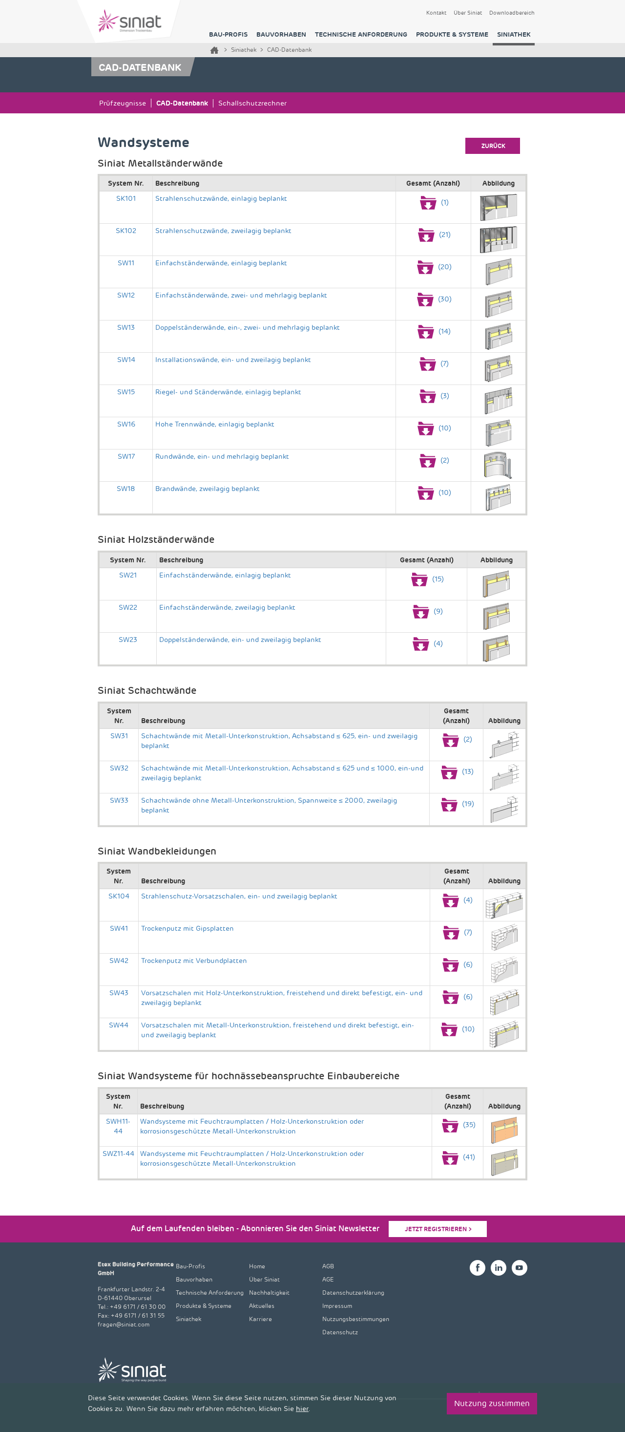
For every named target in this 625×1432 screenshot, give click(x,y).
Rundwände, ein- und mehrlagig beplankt (222, 456)
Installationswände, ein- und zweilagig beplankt (233, 360)
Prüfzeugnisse (122, 103)
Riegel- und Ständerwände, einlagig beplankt (228, 392)
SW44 (118, 1025)
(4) (437, 644)
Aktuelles (261, 1306)
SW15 (126, 392)
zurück (493, 146)
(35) (468, 1125)
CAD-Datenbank (182, 103)
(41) (468, 1157)
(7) (443, 364)
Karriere (260, 1319)
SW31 (119, 736)
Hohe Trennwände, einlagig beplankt (214, 424)
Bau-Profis (228, 34)
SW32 (119, 768)
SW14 (126, 360)
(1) (444, 202)
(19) (467, 804)
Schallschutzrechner (252, 103)
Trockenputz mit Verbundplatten (194, 961)
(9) (437, 611)
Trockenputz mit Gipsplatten (187, 928)
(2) (443, 460)
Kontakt (436, 13)
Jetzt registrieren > (438, 1229)
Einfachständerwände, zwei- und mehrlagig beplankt (241, 295)
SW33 (119, 800)
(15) (437, 579)
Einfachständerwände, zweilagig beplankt (227, 607)
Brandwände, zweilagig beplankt (207, 489)
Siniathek (513, 34)
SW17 (126, 456)
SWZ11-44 (118, 1154)
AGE (328, 1279)
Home (214, 50)
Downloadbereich (512, 13)
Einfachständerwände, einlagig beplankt (221, 263)
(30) (444, 299)
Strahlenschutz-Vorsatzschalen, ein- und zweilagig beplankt (239, 896)
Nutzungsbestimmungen (355, 1319)
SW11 (126, 263)
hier (302, 1409)
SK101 (126, 198)
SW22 (128, 607)
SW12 (126, 295)
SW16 (126, 424)
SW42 (118, 961)
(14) (444, 331)
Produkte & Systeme (452, 34)
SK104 (118, 896)
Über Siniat (468, 13)
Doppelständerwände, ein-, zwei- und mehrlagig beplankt (247, 327)
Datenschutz (340, 1332)
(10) (444, 428)
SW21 (128, 575)
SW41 (119, 928)
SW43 (118, 993)
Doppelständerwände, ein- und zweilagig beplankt (240, 640)
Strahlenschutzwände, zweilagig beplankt (223, 231)
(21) (444, 235)
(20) (444, 267)
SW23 (128, 640)
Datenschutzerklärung (353, 1293)
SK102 (126, 231)
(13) (467, 772)
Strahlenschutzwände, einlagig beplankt (221, 198)
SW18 (126, 489)
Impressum (337, 1306)
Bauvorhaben (281, 34)
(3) (443, 396)
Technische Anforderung (361, 34)
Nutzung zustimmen (492, 1404)
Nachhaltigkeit (269, 1293)
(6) (467, 965)
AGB (328, 1266)
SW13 (126, 327)
